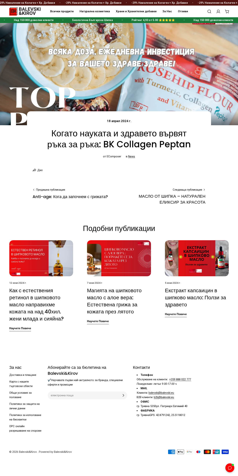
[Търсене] (209, 11)
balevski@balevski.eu (161, 392)
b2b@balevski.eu (164, 397)
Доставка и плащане (22, 375)
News (131, 156)
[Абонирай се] (123, 395)
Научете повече (20, 328)
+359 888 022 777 (180, 379)
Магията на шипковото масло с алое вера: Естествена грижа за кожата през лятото (114, 301)
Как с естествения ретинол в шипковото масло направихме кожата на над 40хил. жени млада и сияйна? (36, 304)
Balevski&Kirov (28, 452)
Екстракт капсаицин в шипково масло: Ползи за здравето (195, 297)
